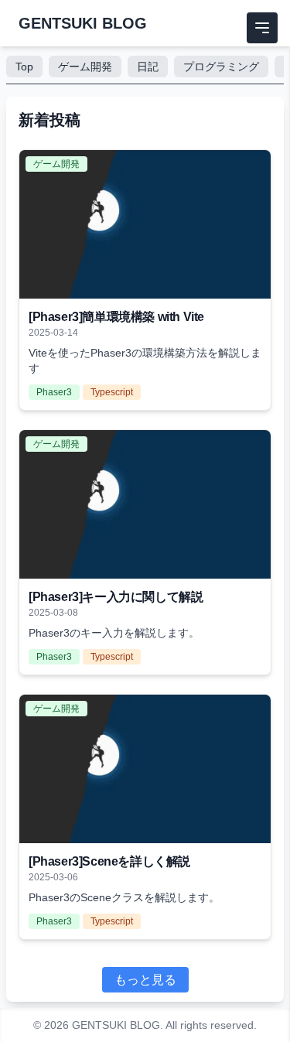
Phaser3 (54, 392)
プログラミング (221, 66)
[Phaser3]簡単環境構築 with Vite (116, 316)
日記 (148, 66)
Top (24, 66)
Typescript (111, 392)
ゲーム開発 (85, 66)
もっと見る (145, 979)
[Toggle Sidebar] (262, 27)
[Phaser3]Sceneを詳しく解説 (109, 861)
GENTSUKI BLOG (83, 23)
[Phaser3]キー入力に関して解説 (116, 596)
